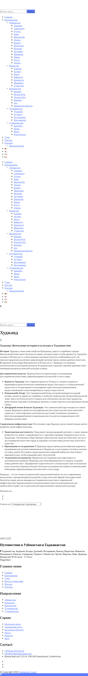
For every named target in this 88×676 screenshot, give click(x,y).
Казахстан (14, 65)
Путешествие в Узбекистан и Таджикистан (32, 545)
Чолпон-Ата (20, 97)
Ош (15, 102)
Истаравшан (20, 117)
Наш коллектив (16, 145)
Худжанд (18, 114)
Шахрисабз (19, 37)
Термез (17, 62)
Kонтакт (9, 142)
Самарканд (19, 28)
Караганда (19, 79)
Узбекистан (14, 22)
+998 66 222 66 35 (14, 650)
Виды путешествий (14, 581)
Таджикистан (15, 108)
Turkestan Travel (27, 672)
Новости (9, 635)
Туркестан (19, 85)
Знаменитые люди (13, 626)
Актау (17, 74)
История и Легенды (14, 629)
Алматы (17, 68)
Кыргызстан (15, 88)
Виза (7, 638)
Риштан (17, 554)
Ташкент (18, 25)
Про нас (8, 140)
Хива (16, 34)
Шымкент (18, 82)
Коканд (17, 42)
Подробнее (5, 559)
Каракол (18, 99)
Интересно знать (13, 624)
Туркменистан (16, 122)
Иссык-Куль (19, 94)
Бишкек (17, 91)
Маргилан (19, 45)
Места (8, 632)
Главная (8, 16)
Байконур (18, 77)
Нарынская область (23, 105)
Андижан (18, 51)
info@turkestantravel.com (18, 653)
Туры (7, 137)
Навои (17, 57)
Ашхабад (18, 125)
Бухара (17, 31)
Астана (17, 71)
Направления (11, 19)
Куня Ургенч (20, 134)
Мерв (16, 131)
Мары (16, 128)
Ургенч (17, 39)
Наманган (18, 54)
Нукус (17, 59)
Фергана (18, 48)
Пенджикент (20, 120)
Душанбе (18, 111)
